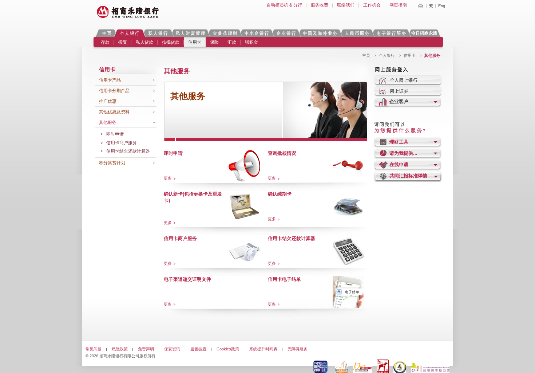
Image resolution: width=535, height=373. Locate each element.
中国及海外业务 (319, 33)
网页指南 (398, 5)
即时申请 (115, 134)
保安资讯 (172, 349)
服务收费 (319, 5)
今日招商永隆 (425, 33)
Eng (441, 6)
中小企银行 (256, 33)
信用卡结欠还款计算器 (128, 151)
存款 (105, 42)
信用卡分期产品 (114, 90)
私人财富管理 (190, 33)
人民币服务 (356, 33)
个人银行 (130, 33)
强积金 (251, 42)
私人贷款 (144, 42)
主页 (106, 33)
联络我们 (345, 5)
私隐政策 (120, 349)
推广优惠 (107, 101)
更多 (168, 178)
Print (420, 5)
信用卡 (194, 42)
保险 (214, 42)
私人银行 (158, 33)
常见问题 (94, 349)
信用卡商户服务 (121, 142)
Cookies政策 (228, 349)
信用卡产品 (110, 80)
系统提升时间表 (263, 349)
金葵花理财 (224, 33)
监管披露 (198, 349)
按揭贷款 (170, 42)
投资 (122, 42)
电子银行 (391, 33)
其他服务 (107, 122)
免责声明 (146, 349)
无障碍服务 (298, 349)
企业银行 (286, 33)
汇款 (231, 42)
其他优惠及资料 (114, 111)
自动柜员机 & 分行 (284, 5)
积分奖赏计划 (112, 162)
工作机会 (372, 5)
